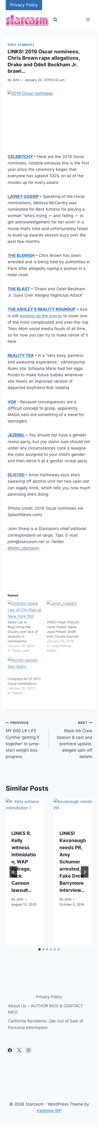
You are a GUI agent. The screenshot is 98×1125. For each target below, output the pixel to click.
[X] (19, 1050)
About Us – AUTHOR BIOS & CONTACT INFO (45, 1009)
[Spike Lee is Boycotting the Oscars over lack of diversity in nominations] (25, 610)
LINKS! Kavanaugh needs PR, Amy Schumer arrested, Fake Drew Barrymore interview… (72, 861)
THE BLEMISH (21, 255)
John (16, 80)
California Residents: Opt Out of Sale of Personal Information (45, 1024)
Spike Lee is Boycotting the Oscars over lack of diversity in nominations (23, 631)
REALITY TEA (21, 355)
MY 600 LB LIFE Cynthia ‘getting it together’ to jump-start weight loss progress (23, 740)
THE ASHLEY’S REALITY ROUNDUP (42, 309)
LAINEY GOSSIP (23, 196)
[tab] (39, 949)
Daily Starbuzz (21, 44)
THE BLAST (19, 288)
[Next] (84, 872)
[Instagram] (28, 1050)
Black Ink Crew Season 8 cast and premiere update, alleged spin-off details (74, 740)
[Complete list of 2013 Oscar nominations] (25, 666)
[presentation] (25, 811)
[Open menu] (87, 19)
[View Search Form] (55, 19)
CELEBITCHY (20, 156)
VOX (12, 401)
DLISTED (16, 474)
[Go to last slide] (13, 872)
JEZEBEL (16, 435)
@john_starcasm (23, 548)
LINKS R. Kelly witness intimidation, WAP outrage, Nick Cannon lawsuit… (23, 861)
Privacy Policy (24, 4)
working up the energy (41, 315)
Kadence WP (49, 1110)
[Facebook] (10, 1050)
